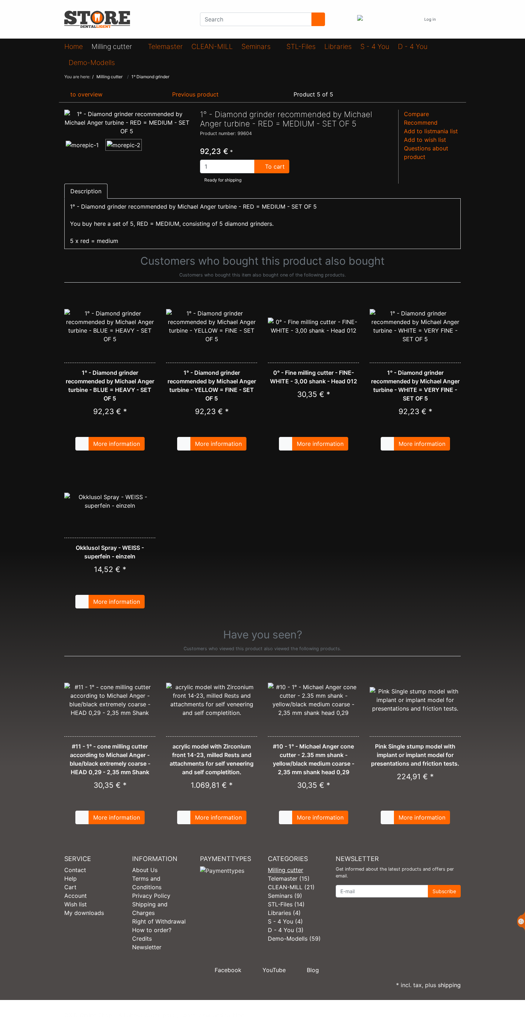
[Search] (318, 19)
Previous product (194, 94)
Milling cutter (112, 46)
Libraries (338, 46)
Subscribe (444, 891)
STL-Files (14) (286, 904)
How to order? (151, 930)
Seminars (256, 46)
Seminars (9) (285, 895)
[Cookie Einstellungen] (521, 921)
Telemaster (165, 46)
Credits (142, 938)
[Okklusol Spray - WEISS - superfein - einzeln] (109, 501)
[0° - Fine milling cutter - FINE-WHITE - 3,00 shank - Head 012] (313, 326)
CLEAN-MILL (212, 46)
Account (75, 895)
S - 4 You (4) (285, 921)
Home (73, 46)
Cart (70, 887)
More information (116, 443)
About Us (145, 870)
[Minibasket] (453, 19)
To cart (274, 166)
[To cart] (82, 444)
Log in (430, 19)
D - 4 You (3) (286, 930)
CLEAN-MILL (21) (291, 887)
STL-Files (301, 46)
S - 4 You (374, 46)
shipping (449, 985)
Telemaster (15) (289, 878)
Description (85, 191)
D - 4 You (413, 46)
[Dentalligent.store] (126, 19)
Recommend (421, 122)
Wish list (75, 904)
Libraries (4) (284, 912)
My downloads (84, 912)
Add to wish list (425, 139)
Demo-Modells (93, 62)
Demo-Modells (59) (294, 938)
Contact (75, 870)
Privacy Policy (151, 895)
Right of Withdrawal (159, 921)
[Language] (411, 19)
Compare (416, 114)
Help (70, 878)
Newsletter (146, 947)
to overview (85, 94)
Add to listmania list (431, 131)
